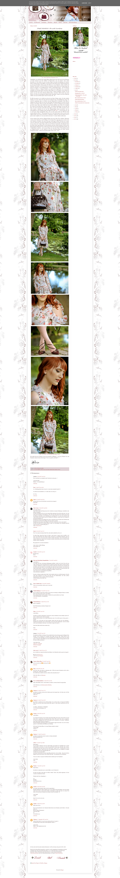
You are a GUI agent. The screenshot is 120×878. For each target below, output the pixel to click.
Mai (76, 106)
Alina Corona (35, 508)
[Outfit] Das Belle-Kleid (79, 91)
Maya (34, 668)
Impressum (65, 22)
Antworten (35, 483)
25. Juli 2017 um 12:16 (45, 590)
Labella (34, 803)
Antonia (34, 786)
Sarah (34, 531)
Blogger (62, 870)
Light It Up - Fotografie (37, 643)
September (77, 86)
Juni (76, 105)
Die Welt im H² (37, 22)
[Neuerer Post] (37, 859)
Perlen (53, 469)
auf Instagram (40, 655)
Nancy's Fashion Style (37, 583)
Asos (34, 469)
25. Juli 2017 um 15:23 (42, 650)
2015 (75, 115)
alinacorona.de (38, 525)
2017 (75, 80)
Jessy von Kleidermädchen (38, 680)
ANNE (34, 742)
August (76, 88)
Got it (89, 3)
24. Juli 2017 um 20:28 (43, 508)
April (76, 108)
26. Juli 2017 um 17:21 (41, 690)
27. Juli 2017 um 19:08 (40, 742)
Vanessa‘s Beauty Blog (37, 661)
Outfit (51, 469)
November (77, 83)
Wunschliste (50, 22)
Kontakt (60, 22)
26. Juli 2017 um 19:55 (41, 700)
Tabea (34, 611)
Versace (59, 469)
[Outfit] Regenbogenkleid (79, 99)
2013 (75, 119)
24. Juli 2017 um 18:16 (41, 476)
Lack (44, 469)
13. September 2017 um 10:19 (42, 819)
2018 (75, 78)
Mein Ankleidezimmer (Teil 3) (80, 101)
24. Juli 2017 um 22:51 (41, 551)
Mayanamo (44, 675)
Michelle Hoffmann (37, 590)
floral (36, 469)
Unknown (35, 690)
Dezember (77, 81)
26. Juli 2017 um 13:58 (40, 668)
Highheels (39, 469)
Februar (76, 111)
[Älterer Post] (62, 859)
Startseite (31, 22)
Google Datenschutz (58, 853)
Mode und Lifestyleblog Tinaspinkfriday (41, 560)
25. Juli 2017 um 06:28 (53, 560)
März (76, 110)
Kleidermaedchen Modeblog (47, 684)
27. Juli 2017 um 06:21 (41, 734)
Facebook (35, 644)
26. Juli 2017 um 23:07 (41, 713)
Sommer (56, 469)
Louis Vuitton (47, 469)
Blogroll (55, 22)
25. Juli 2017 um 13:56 (44, 601)
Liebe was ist (35, 650)
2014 (75, 117)
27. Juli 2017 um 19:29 (41, 765)
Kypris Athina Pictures (47, 77)
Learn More (84, 3)
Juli (76, 90)
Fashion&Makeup (36, 601)
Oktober (76, 85)
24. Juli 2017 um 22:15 (40, 531)
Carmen (34, 713)
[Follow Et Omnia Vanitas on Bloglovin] (76, 58)
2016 (75, 114)
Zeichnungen (44, 22)
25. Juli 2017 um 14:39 (41, 633)
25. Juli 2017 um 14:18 (40, 611)
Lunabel (34, 552)
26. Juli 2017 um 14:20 (48, 680)
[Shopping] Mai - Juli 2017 (80, 93)
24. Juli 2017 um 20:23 (40, 499)
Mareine (34, 766)
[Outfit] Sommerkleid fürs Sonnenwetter (82, 102)
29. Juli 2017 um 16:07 (41, 786)
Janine (34, 499)
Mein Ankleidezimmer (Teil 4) (80, 97)
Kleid (42, 469)
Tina (56, 110)
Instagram (39, 644)
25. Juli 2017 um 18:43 (46, 661)
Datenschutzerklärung (73, 22)
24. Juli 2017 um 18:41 (39, 487)
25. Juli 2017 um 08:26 (46, 583)
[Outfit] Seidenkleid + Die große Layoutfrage (81, 95)
